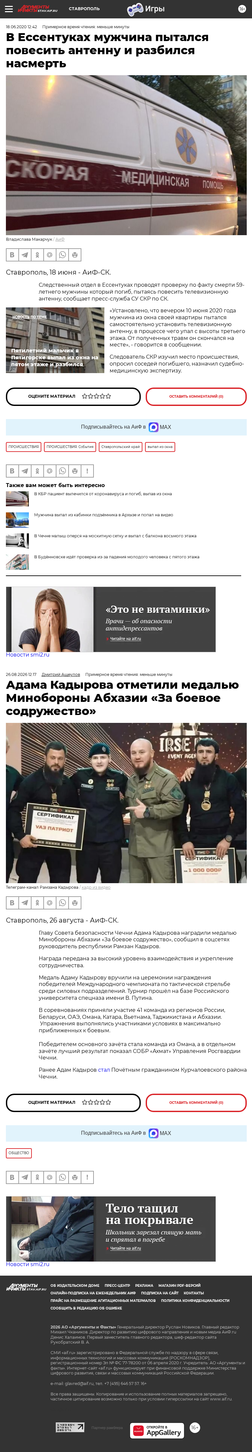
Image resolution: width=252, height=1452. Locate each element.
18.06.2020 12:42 (21, 26)
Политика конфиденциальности (195, 1301)
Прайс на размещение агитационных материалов (103, 1301)
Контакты (194, 1293)
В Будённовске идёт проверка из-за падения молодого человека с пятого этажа (117, 556)
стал (104, 1070)
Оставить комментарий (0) (196, 396)
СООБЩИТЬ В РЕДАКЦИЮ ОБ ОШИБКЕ (86, 1308)
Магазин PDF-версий (179, 1286)
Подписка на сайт (159, 1293)
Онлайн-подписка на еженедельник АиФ (93, 1293)
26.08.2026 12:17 (21, 674)
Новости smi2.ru (28, 655)
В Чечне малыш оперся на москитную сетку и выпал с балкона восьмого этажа (115, 535)
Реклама (144, 1286)
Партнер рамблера (107, 1428)
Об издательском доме (75, 1286)
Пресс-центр (117, 1286)
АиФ (60, 239)
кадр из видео (96, 887)
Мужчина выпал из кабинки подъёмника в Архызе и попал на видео (103, 514)
